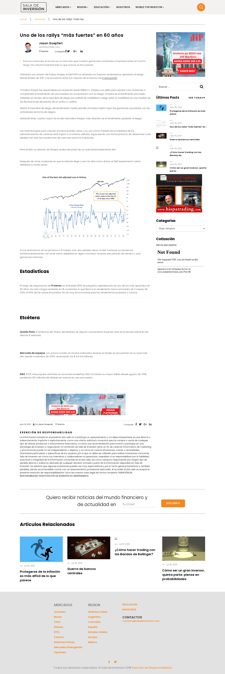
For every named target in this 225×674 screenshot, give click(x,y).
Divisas (58, 627)
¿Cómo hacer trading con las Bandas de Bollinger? (135, 552)
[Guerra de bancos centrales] (88, 548)
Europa (92, 637)
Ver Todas (196, 97)
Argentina (94, 617)
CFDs (57, 622)
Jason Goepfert (51, 43)
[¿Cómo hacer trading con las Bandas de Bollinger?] (116, 538)
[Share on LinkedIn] (80, 51)
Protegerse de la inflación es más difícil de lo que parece (40, 575)
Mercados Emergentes (68, 647)
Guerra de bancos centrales (185, 139)
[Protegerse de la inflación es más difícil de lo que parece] (41, 550)
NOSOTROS (123, 7)
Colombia (94, 622)
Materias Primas (64, 642)
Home (23, 19)
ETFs (57, 632)
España (92, 627)
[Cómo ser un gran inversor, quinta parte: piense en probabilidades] (183, 549)
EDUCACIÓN (101, 7)
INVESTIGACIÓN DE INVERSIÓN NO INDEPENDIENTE (64, 475)
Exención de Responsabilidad (152, 668)
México (92, 642)
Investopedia (109, 78)
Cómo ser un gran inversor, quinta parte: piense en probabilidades (183, 574)
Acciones (40, 19)
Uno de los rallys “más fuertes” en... (188, 126)
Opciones (60, 652)
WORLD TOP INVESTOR (148, 7)
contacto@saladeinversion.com (140, 621)
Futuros (59, 637)
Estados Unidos (97, 632)
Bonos (58, 617)
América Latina (97, 612)
